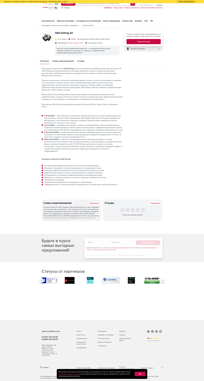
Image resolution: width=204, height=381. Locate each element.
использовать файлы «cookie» (68, 374)
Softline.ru (107, 8)
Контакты (158, 8)
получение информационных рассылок (104, 249)
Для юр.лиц (135, 8)
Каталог (79, 331)
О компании (102, 346)
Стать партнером (103, 338)
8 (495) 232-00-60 (50, 337)
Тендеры (127, 8)
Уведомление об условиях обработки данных (131, 255)
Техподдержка (81, 347)
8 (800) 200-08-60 (50, 339)
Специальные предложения (81, 343)
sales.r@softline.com (146, 5)
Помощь (122, 335)
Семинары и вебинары (106, 335)
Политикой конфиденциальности (121, 247)
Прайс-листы (80, 335)
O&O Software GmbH (76, 43)
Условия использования (106, 368)
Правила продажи (147, 368)
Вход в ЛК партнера (105, 342)
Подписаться (148, 243)
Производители (81, 338)
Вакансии (122, 331)
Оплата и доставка (147, 8)
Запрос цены (118, 8)
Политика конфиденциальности (126, 368)
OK (140, 374)
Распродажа (102, 331)
